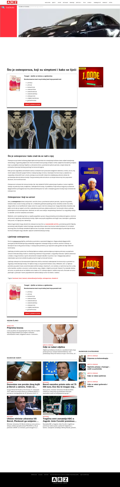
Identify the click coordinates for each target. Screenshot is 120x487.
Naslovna (47, 2)
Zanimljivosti (97, 2)
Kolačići (40, 474)
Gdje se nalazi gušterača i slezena (97, 385)
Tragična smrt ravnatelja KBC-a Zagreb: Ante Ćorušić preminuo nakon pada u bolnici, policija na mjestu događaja (59, 419)
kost (20, 278)
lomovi (24, 278)
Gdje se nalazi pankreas (96, 376)
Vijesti (53, 2)
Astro (110, 2)
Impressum (34, 474)
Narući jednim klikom (32, 104)
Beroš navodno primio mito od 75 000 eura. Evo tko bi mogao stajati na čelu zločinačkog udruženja (60, 385)
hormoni (15, 278)
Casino (89, 2)
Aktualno (65, 2)
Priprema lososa (15, 328)
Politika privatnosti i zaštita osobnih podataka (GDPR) (64, 474)
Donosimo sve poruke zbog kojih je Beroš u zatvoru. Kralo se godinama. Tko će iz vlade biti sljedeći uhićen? (23, 385)
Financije (72, 2)
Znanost (104, 2)
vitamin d (55, 278)
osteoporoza (47, 278)
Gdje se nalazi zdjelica (54, 347)
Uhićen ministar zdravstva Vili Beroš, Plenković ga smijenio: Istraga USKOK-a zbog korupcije (23, 419)
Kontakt (46, 474)
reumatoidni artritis (52, 224)
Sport (59, 2)
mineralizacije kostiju (35, 278)
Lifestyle (78, 2)
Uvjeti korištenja (84, 474)
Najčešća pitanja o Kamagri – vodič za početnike (98, 368)
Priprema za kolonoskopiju (97, 358)
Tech (84, 2)
